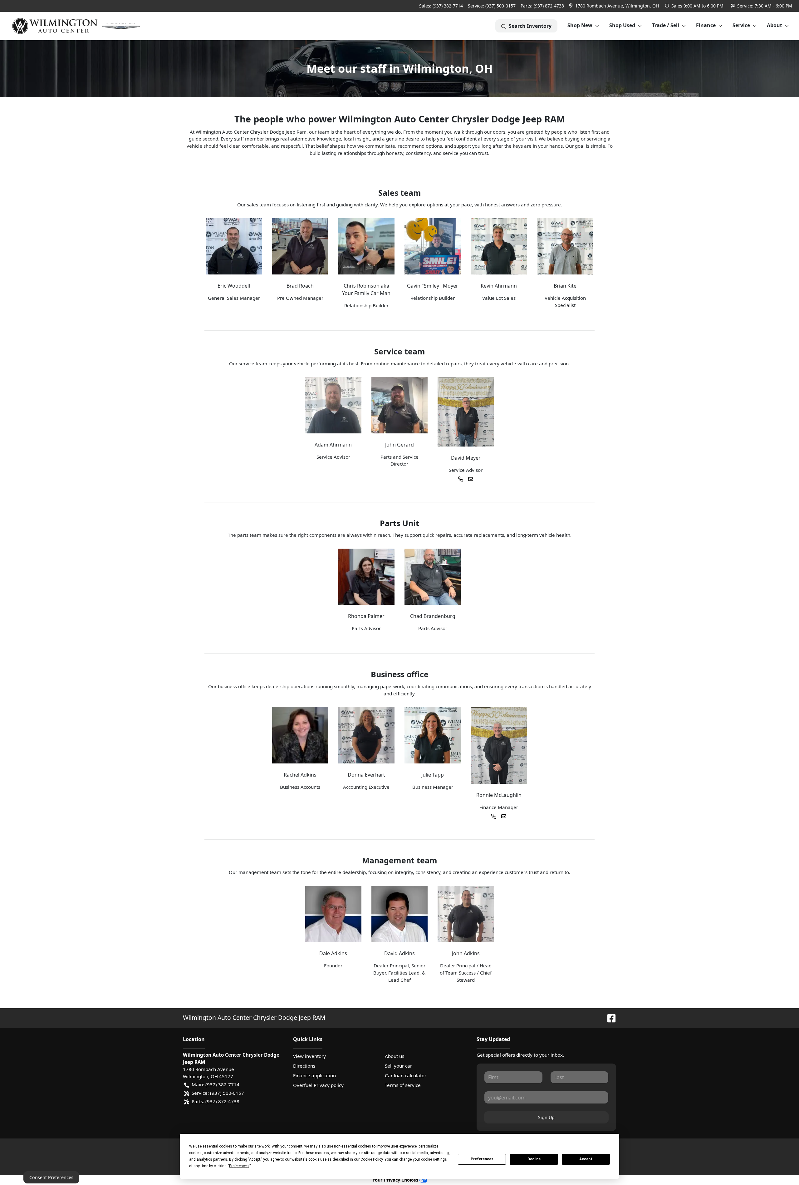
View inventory (309, 1056)
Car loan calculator (405, 1075)
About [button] (774, 25)
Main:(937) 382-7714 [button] (215, 1084)
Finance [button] (706, 25)
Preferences (482, 1159)
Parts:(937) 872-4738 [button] (215, 1101)
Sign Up (546, 1117)
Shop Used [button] (622, 25)
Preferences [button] (239, 1166)
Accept (585, 1159)
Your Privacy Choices (395, 1180)
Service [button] (741, 25)
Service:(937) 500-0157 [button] (218, 1093)
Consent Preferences (51, 1177)
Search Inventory (530, 25)
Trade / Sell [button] (665, 25)
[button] (614, 6)
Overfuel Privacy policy (318, 1085)
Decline (534, 1159)
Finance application (314, 1075)
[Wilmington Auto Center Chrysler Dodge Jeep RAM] (77, 25)
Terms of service (403, 1085)
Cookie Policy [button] (371, 1159)
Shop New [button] (579, 25)
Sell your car (398, 1066)
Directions (304, 1066)
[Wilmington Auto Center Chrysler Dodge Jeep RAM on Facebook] (609, 1017)
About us (394, 1056)
